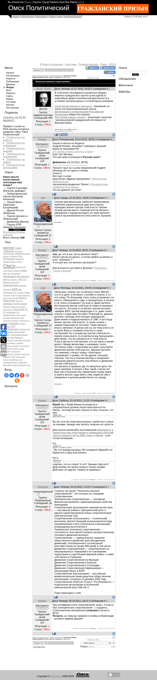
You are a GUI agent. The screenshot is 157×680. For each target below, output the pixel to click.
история (21, 307)
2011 (20, 360)
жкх (20, 289)
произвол (9, 276)
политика (7, 289)
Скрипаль (14, 318)
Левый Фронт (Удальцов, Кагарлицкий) (12, 205)
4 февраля (22, 362)
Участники (71, 64)
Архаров (19, 301)
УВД (20, 279)
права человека (9, 343)
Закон (21, 318)
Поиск (103, 64)
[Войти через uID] (6, 375)
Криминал (18, 338)
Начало (16, 17)
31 (4, 312)
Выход (52, 17)
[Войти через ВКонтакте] (11, 375)
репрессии (25, 354)
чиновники (11, 312)
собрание (8, 251)
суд (14, 289)
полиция (14, 323)
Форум (34, 76)
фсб (28, 329)
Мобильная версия (72, 17)
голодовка (17, 340)
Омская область (10, 262)
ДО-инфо (56, 676)
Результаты (9, 232)
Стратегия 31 (24, 346)
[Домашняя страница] (63, 134)
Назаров (26, 340)
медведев (19, 259)
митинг (9, 248)
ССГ (13, 326)
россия (6, 307)
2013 (28, 365)
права (27, 292)
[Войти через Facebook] (17, 375)
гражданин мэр (10, 362)
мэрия (13, 295)
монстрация (21, 315)
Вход (60, 17)
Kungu (42, 139)
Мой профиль (28, 17)
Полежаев (9, 259)
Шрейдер (15, 282)
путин (16, 303)
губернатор (7, 310)
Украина (20, 293)
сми (12, 338)
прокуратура (10, 285)
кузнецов (22, 329)
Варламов (7, 365)
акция (24, 304)
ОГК (24, 280)
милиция (22, 285)
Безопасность (24, 321)
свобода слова (18, 349)
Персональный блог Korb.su (64, 131)
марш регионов (19, 365)
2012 (13, 357)
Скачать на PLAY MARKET (14, 119)
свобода (13, 307)
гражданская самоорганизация (16, 254)
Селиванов (8, 332)
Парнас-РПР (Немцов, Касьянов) (14, 226)
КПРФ (20, 256)
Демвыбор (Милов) (18, 221)
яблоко (17, 271)
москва (22, 324)
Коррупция (9, 300)
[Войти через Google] (27, 375)
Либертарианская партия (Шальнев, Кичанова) (15, 196)
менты (6, 279)
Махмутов (7, 282)
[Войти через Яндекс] (22, 375)
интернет (19, 251)
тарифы (19, 295)
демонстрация (9, 315)
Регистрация (41, 17)
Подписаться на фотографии (14, 166)
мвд (5, 273)
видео (19, 262)
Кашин (17, 354)
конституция (21, 267)
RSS (81, 2)
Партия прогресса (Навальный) (15, 217)
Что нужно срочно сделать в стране (73, 151)
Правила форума (88, 64)
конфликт (14, 321)
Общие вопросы (56, 76)
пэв (43, 198)
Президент (16, 274)
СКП (18, 312)
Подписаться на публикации (14, 144)
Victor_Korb (43, 88)
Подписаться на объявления (14, 155)
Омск (9, 266)
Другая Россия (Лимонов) (13, 211)
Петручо (43, 487)
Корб (18, 248)
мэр (9, 274)
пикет (24, 270)
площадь (6, 295)
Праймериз (14, 360)
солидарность (8, 271)
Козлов (5, 256)
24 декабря (7, 349)
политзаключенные (19, 335)
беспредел (23, 276)
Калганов (26, 295)
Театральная (10, 329)
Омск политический (11, 298)
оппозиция (13, 256)
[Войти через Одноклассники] (17, 380)
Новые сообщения (52, 64)
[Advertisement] (78, 41)
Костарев (6, 321)
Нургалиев (7, 293)
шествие (6, 318)
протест (14, 279)
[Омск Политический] (82, 676)
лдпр (15, 293)
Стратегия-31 (20, 309)
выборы (7, 303)
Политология (43, 76)
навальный (8, 340)
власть (23, 298)
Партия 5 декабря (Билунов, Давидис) (15, 189)
